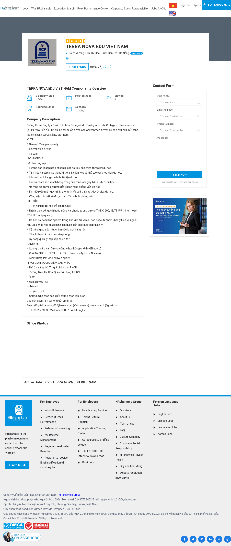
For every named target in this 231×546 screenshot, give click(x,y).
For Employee (49, 401)
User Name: (163, 95)
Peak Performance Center (93, 8)
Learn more (17, 465)
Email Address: (165, 109)
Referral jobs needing (57, 428)
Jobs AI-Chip (158, 8)
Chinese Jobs (166, 420)
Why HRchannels (41, 8)
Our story (125, 410)
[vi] (173, 6)
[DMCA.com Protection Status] (13, 525)
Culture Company (130, 436)
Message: (162, 137)
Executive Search (64, 8)
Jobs (26, 8)
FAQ (122, 430)
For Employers (88, 401)
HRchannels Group (129, 401)
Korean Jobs (165, 434)
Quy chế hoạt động (131, 466)
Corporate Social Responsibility (129, 8)
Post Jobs (88, 462)
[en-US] (173, 13)
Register (185, 5)
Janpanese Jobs (167, 427)
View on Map (137, 53)
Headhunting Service (94, 410)
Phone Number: (165, 123)
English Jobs (165, 414)
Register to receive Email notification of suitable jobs (54, 462)
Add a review (78, 67)
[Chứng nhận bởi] (36, 526)
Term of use (127, 423)
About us (125, 417)
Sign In (197, 5)
